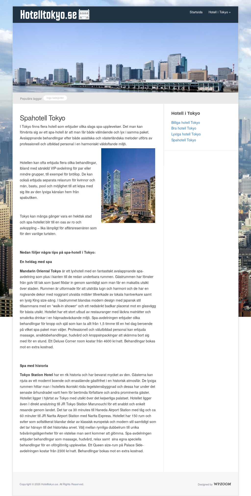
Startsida (196, 12)
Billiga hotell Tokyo (185, 122)
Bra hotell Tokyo (183, 128)
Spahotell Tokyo (42, 117)
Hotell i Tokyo (220, 12)
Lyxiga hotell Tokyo (186, 133)
